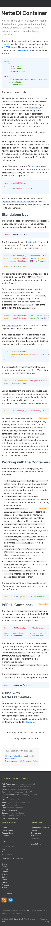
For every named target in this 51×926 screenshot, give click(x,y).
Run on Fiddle (46, 60)
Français (5, 874)
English (5, 864)
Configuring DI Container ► (25, 738)
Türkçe (4, 882)
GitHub (34, 830)
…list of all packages (10, 818)
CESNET (26, 911)
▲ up (47, 922)
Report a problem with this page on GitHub (21, 761)
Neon (12, 808)
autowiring (34, 107)
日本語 (4, 887)
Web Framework (18, 784)
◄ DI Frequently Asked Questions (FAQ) (25, 732)
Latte (17, 787)
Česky (4, 866)
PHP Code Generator (10, 810)
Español (5, 872)
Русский (5, 885)
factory (31, 166)
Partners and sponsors (40, 828)
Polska (4, 880)
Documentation (8, 847)
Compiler (33, 242)
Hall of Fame (36, 836)
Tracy (17, 792)
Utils (14, 816)
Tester (16, 789)
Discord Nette (7, 830)
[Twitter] (10, 900)
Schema (13, 813)
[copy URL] (29, 214)
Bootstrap (31, 722)
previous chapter (24, 50)
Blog (3, 849)
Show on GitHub (11, 756)
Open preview (10, 758)
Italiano (4, 877)
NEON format (10, 47)
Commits (5, 836)
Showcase (35, 838)
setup (15, 135)
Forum (4, 828)
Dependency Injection (19, 795)
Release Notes (7, 833)
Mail (10, 805)
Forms (16, 802)
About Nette (7, 854)
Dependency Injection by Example (18, 201)
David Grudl (18, 919)
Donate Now (36, 844)
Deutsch (5, 869)
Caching (5, 797)
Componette (36, 833)
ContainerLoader (25, 403)
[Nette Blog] (4, 900)
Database (11, 800)
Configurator (12, 325)
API (3, 852)
